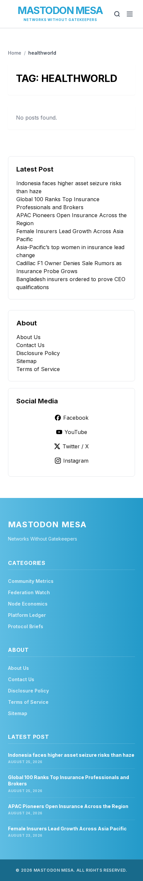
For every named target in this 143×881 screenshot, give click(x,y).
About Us (28, 337)
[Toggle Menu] (129, 14)
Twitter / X (76, 446)
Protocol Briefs (25, 626)
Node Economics (28, 604)
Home (14, 53)
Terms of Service (38, 369)
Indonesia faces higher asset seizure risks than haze (71, 755)
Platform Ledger (27, 615)
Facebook (75, 417)
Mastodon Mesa (60, 10)
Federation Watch (29, 592)
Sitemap (26, 361)
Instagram (75, 460)
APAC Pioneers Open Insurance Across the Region (68, 806)
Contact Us (30, 345)
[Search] (117, 14)
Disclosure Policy (38, 353)
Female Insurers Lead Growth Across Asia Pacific (67, 828)
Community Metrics (31, 581)
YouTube (76, 432)
